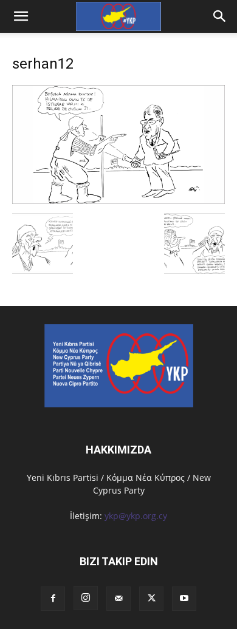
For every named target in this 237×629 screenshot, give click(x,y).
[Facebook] (53, 598)
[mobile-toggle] (20, 16)
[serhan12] (118, 200)
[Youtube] (184, 598)
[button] (220, 16)
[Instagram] (86, 598)
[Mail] (118, 598)
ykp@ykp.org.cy (136, 516)
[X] (151, 598)
